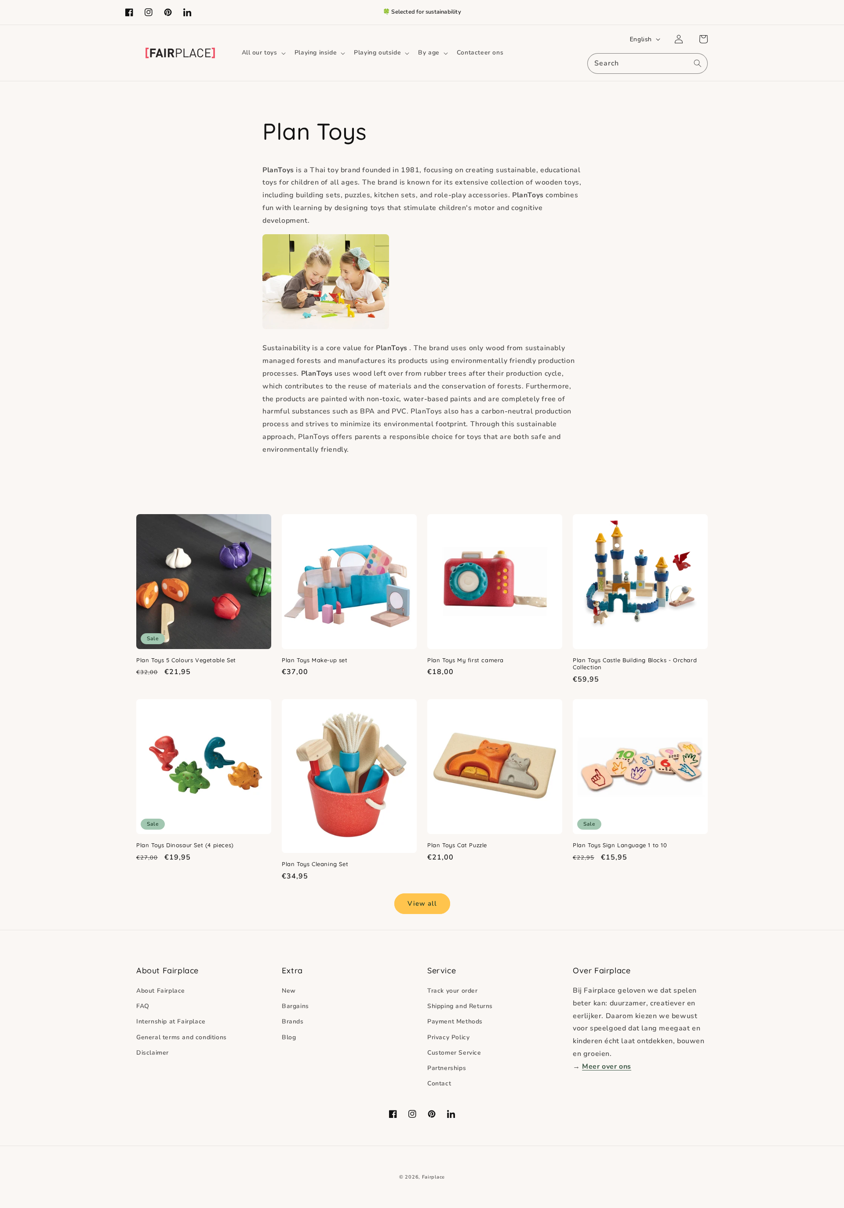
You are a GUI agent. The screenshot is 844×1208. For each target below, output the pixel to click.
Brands (293, 1021)
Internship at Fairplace (171, 1021)
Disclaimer (152, 1052)
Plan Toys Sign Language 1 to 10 (620, 845)
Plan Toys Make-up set (315, 660)
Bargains (295, 1006)
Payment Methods (455, 1021)
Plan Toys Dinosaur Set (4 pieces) (185, 845)
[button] (262, 53)
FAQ (142, 1006)
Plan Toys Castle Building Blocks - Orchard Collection (635, 664)
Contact (439, 1083)
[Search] (697, 63)
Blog (289, 1037)
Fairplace (433, 1177)
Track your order (452, 991)
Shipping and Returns (460, 1006)
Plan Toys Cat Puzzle (457, 845)
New (289, 991)
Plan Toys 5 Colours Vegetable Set (186, 660)
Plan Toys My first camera (465, 660)
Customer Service (454, 1052)
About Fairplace (160, 991)
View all (422, 903)
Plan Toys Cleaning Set (315, 863)
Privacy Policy (448, 1037)
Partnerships (446, 1068)
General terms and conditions (181, 1037)
